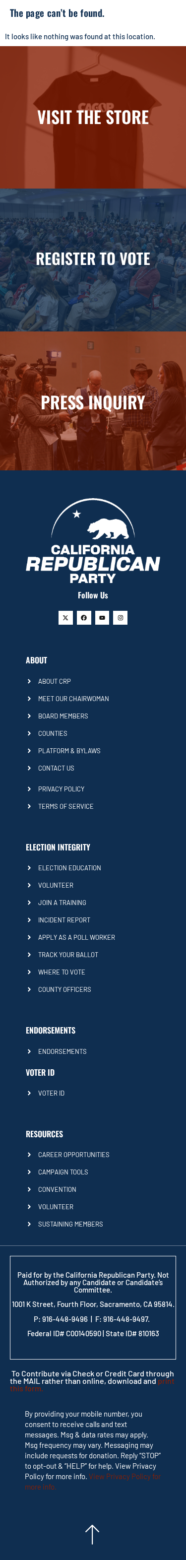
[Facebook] (84, 618)
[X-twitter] (66, 618)
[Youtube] (102, 618)
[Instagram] (120, 618)
